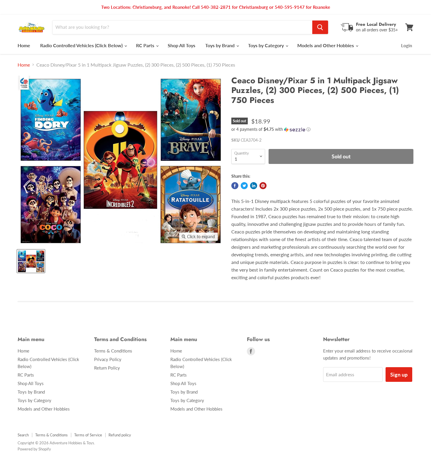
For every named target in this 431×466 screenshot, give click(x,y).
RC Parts (145, 45)
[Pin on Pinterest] (263, 185)
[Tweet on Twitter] (244, 185)
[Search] (320, 27)
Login (406, 45)
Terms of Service (88, 435)
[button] (322, 129)
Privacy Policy (107, 359)
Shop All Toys (181, 45)
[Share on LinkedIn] (253, 185)
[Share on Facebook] (234, 185)
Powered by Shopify (34, 449)
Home (24, 45)
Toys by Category (266, 45)
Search (23, 435)
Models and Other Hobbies (326, 45)
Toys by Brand (220, 45)
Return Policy (107, 367)
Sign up (399, 374)
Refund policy (119, 435)
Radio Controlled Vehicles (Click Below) (82, 45)
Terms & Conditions (113, 350)
